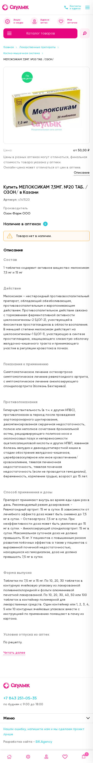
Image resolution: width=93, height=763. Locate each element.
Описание (82, 172)
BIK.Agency (44, 741)
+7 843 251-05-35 (20, 698)
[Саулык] (15, 7)
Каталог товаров (40, 33)
